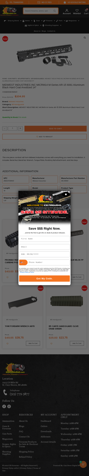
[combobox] (23, 262)
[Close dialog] (66, 194)
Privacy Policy (24, 272)
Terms (32, 272)
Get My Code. (44, 278)
